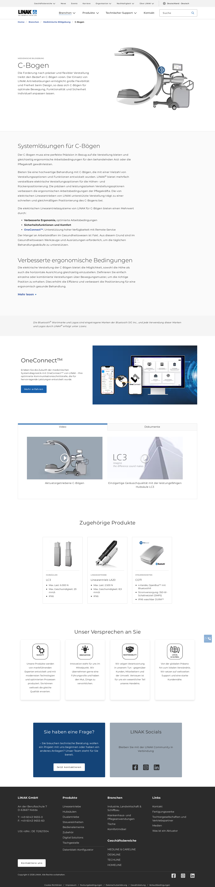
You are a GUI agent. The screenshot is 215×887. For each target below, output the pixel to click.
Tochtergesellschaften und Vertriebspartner (169, 818)
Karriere (87, 3)
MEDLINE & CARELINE (122, 849)
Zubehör (68, 832)
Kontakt (157, 806)
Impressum (70, 885)
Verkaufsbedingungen (159, 885)
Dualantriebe (71, 816)
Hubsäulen (69, 811)
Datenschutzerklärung (116, 885)
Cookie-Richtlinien (53, 885)
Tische (112, 824)
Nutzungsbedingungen (91, 885)
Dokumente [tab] (152, 426)
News (63, 3)
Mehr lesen (26, 294)
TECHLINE (114, 859)
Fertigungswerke (163, 811)
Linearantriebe (72, 806)
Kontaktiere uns (31, 863)
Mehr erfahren (33, 389)
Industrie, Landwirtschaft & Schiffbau (124, 808)
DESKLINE (114, 854)
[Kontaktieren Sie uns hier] (208, 639)
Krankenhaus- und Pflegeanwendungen (121, 817)
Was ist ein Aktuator (165, 830)
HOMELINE (115, 865)
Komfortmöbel (117, 829)
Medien (157, 825)
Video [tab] (62, 426)
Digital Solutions (73, 837)
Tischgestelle (71, 842)
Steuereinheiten (73, 822)
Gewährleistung (138, 885)
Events (74, 3)
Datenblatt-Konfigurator (78, 849)
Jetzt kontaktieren (69, 767)
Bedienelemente (73, 827)
